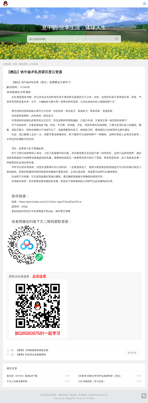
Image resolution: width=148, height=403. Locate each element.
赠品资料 (23, 64)
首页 (15, 64)
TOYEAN (90, 398)
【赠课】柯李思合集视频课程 (31, 354)
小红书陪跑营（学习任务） (92, 381)
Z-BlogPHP (70, 398)
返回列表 (132, 352)
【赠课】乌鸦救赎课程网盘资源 (32, 350)
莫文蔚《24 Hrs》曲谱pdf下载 (22, 376)
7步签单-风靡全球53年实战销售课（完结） (100, 376)
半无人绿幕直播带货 (17, 381)
